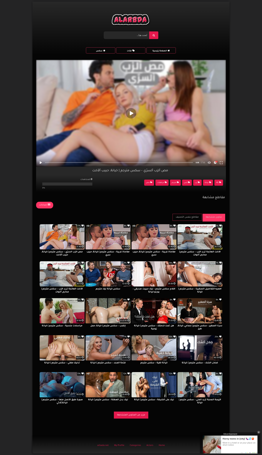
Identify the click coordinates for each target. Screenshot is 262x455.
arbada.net (103, 445)
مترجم (174, 183)
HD (217, 183)
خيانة (207, 183)
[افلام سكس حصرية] (131, 20)
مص (148, 183)
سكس (99, 51)
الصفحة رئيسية (160, 51)
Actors (149, 445)
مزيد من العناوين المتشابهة (131, 415)
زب (196, 183)
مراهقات (160, 183)
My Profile (119, 445)
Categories (135, 445)
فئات (129, 51)
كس (185, 183)
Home (162, 445)
